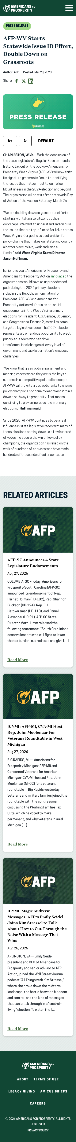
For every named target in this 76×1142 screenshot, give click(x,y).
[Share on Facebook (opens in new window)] (16, 81)
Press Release (17, 26)
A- (25, 141)
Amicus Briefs (54, 1093)
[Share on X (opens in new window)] (23, 81)
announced (58, 276)
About (23, 1079)
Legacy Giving (21, 1091)
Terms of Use (46, 1079)
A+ (10, 141)
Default (46, 141)
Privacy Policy (38, 1130)
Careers (38, 1105)
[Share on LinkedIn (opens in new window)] (30, 81)
